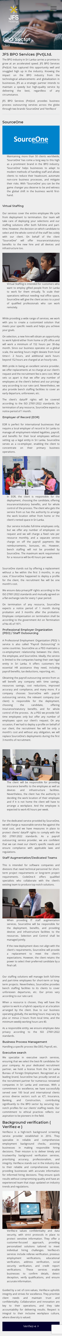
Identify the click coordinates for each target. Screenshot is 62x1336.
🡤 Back (6, 45)
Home (5, 32)
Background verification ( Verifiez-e (26, 1124)
